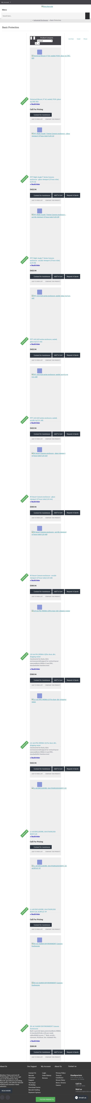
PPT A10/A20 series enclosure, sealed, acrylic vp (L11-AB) (43, 419)
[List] (34, 38)
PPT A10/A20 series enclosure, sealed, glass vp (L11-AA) (43, 340)
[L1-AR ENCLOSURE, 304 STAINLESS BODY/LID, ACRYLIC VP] (51, 884)
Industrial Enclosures (41, 20)
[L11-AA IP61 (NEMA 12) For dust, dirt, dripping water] (51, 717)
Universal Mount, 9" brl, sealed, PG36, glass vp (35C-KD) (45, 100)
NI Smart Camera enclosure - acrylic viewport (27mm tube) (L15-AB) (43, 576)
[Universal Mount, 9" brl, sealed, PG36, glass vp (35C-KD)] (51, 74)
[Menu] (4, 8)
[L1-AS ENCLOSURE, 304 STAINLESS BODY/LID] (51, 806)
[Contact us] (8, 1097)
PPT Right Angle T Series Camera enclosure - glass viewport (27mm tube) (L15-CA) (44, 179)
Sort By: (34, 41)
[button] (39, 52)
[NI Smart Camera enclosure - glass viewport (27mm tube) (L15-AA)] (51, 471)
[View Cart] (88, 8)
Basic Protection (55, 20)
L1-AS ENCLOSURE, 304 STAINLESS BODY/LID (42, 833)
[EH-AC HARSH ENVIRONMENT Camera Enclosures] (51, 981)
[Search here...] (87, 16)
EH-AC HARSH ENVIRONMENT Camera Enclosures (44, 1027)
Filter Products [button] (47, 1099)
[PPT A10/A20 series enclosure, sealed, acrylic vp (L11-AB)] (51, 392)
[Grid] (31, 38)
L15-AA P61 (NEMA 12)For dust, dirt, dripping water (43, 655)
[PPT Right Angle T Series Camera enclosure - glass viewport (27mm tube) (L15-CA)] (51, 151)
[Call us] (2, 1097)
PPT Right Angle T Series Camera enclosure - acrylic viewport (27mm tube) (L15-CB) (45, 260)
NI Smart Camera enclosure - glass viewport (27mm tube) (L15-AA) (42, 498)
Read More (6, 1091)
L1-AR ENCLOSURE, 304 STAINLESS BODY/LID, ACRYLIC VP (43, 910)
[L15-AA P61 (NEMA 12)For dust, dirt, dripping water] (51, 629)
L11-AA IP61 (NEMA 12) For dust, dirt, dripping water (43, 744)
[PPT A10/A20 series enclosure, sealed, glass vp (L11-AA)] (51, 314)
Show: (32, 43)
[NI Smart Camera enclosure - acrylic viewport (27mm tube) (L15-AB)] (51, 550)
